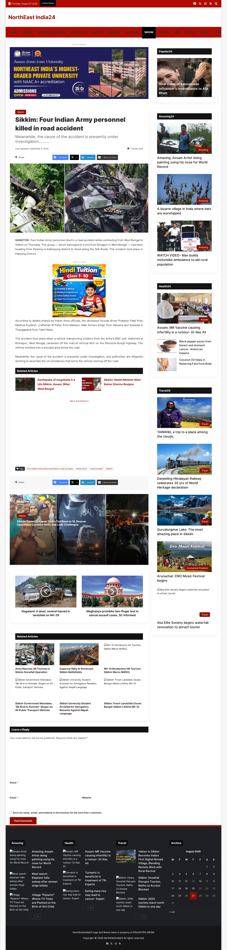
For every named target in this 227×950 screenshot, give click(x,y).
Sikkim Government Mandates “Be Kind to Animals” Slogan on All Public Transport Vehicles (34, 707)
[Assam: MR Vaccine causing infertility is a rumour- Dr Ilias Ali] (72, 859)
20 (193, 888)
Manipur (97, 32)
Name (14, 782)
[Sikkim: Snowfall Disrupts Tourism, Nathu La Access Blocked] (126, 885)
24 (172, 895)
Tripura (163, 32)
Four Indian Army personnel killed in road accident (50, 468)
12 (186, 881)
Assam (27, 32)
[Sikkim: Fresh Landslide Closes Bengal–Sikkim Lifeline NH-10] (123, 689)
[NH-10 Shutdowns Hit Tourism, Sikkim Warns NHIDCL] (123, 654)
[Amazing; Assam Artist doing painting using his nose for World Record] (19, 857)
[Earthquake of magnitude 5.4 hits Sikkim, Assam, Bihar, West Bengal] (25, 384)
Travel (204, 32)
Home (14, 32)
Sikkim (148, 32)
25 (179, 895)
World (190, 32)
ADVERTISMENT (79, 44)
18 (179, 888)
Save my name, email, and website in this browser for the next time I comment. (57, 812)
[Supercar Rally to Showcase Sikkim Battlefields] (79, 654)
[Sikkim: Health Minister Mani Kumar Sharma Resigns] (91, 384)
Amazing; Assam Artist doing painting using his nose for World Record (182, 162)
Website (86, 797)
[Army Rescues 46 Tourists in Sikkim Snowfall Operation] (34, 654)
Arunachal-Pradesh (51, 32)
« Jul (172, 911)
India (177, 32)
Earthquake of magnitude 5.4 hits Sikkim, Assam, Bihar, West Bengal (56, 384)
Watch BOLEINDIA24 (79, 401)
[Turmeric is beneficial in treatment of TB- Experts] (72, 878)
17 (173, 888)
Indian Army (81, 468)
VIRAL (218, 32)
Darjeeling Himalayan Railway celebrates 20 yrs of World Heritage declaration (179, 483)
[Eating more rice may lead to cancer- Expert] (72, 895)
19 (186, 888)
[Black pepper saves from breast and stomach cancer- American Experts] (167, 346)
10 (172, 881)
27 (193, 895)
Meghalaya (79, 32)
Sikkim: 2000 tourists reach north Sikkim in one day (151, 902)
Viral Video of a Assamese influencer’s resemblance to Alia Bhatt (183, 88)
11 (180, 881)
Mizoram (114, 32)
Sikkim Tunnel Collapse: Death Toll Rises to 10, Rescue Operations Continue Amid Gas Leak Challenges (51, 523)
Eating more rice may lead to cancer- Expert (95, 894)
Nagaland (132, 32)
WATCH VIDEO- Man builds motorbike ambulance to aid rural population (182, 259)
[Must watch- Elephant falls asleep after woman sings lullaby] (19, 881)
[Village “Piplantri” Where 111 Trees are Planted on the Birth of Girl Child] (19, 902)
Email (14, 797)
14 (200, 881)
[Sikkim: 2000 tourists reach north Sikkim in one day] (126, 904)
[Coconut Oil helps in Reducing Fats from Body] (167, 364)
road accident (96, 468)
